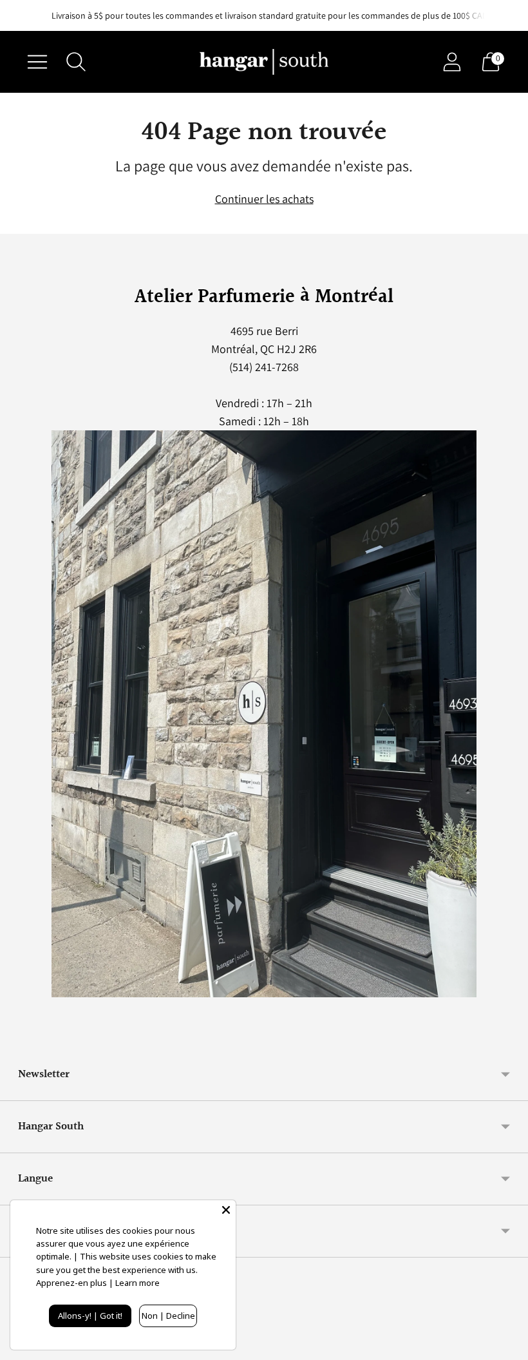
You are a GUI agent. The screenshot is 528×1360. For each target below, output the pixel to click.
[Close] (226, 1209)
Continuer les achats (264, 198)
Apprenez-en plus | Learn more (98, 1282)
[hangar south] (264, 62)
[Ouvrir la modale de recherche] (76, 62)
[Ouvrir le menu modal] (37, 62)
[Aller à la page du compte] (452, 62)
